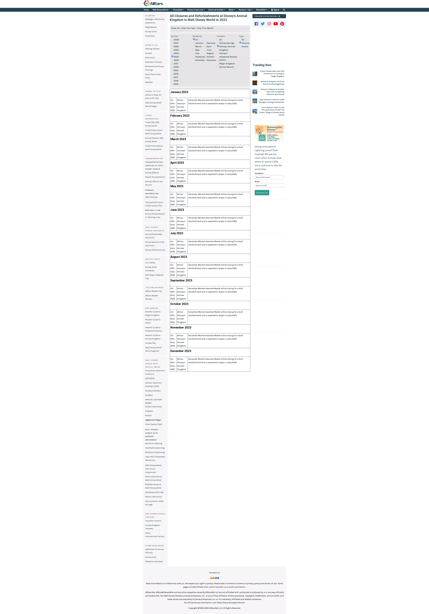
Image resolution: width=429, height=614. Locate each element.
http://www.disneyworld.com (231, 602)
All (196, 39)
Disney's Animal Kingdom (227, 48)
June (209, 50)
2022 (176, 60)
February (211, 43)
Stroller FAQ (150, 343)
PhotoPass (150, 36)
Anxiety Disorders (153, 391)
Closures (246, 43)
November (199, 60)
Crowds (148, 53)
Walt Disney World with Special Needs (152, 363)
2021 (176, 63)
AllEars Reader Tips (153, 291)
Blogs (231, 10)
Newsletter (261, 10)
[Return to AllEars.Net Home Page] (160, 6)
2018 (176, 74)
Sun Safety (150, 262)
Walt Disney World (160, 10)
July (197, 53)
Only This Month (205, 28)
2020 (176, 67)
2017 (176, 77)
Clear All (175, 28)
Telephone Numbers (154, 561)
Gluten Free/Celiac (153, 406)
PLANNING (150, 16)
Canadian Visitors (153, 521)
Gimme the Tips (262, 193)
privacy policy (253, 583)
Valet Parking (151, 197)
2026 (176, 46)
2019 (176, 70)
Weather (149, 82)
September (199, 57)
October (210, 57)
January (199, 43)
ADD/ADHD (150, 378)
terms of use (271, 583)
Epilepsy (149, 395)
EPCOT (222, 60)
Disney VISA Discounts (155, 250)
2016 (176, 80)
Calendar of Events (153, 62)
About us (160, 583)
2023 (176, 57)
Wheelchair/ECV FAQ (154, 492)
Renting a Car (152, 210)
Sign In (276, 10)
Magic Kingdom (227, 63)
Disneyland (178, 10)
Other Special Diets (153, 424)
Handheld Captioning (155, 448)
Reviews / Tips (245, 10)
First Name (259, 173)
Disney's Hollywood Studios (228, 55)
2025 (176, 50)
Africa (180, 100)
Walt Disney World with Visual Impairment (153, 468)
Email (257, 182)
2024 (176, 53)
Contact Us (214, 572)
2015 (176, 84)
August (210, 53)
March (198, 46)
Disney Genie (151, 31)
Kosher (148, 415)
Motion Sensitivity (153, 496)
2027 (176, 43)
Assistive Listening (153, 443)
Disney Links (150, 557)
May (197, 50)
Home (146, 10)
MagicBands (151, 27)
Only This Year (188, 28)
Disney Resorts (226, 67)
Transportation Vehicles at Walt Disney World (154, 165)
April (209, 46)
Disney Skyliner (152, 172)
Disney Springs (226, 43)
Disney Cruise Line (195, 10)
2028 (176, 39)
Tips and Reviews (154, 287)
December (211, 60)
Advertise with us (175, 583)
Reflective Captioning (155, 452)
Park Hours (150, 57)
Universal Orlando (216, 10)
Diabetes (149, 411)
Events (245, 46)
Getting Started (152, 49)
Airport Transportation (155, 177)
